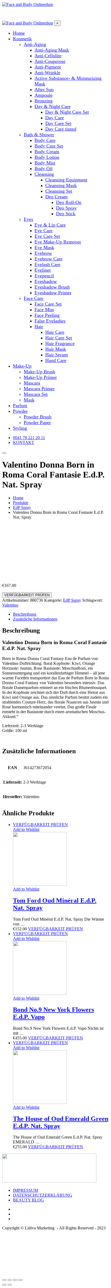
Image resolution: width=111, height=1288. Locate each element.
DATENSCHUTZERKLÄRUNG (42, 1195)
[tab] (61, 614)
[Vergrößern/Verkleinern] (20, 1280)
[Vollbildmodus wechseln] (15, 1280)
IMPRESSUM (25, 1190)
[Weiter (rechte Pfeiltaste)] (10, 1285)
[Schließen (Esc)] (4, 1280)
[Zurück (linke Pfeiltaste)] (4, 1285)
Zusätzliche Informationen (35, 619)
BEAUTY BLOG (28, 1200)
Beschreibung (24, 614)
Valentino (10, 605)
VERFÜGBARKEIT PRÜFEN (27, 595)
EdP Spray (72, 600)
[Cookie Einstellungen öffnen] (42, 1273)
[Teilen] (10, 1280)
